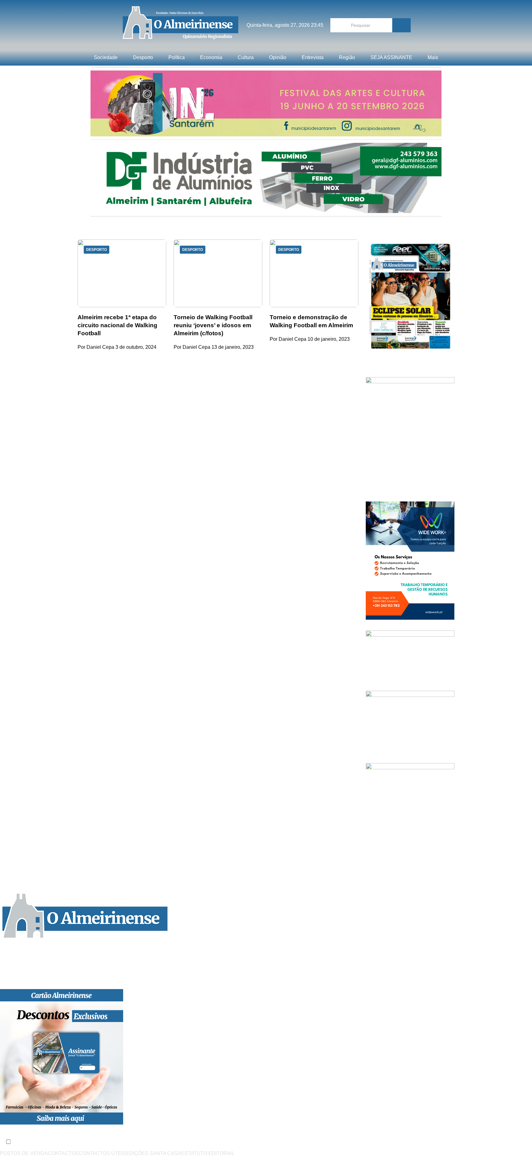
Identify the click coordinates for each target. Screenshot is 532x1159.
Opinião (277, 57)
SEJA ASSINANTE (391, 57)
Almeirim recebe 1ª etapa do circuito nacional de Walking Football (117, 325)
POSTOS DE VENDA (24, 1153)
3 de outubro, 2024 (135, 347)
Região (347, 57)
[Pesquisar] (401, 25)
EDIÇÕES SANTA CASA (153, 1153)
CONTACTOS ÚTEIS (102, 1153)
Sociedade (106, 57)
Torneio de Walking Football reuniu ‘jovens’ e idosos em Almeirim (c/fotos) (213, 325)
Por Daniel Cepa (96, 347)
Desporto (143, 57)
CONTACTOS (63, 1153)
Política (176, 57)
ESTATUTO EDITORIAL (208, 1153)
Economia (211, 57)
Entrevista (313, 57)
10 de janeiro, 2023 (329, 339)
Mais (433, 57)
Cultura (246, 57)
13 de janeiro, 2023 (233, 347)
